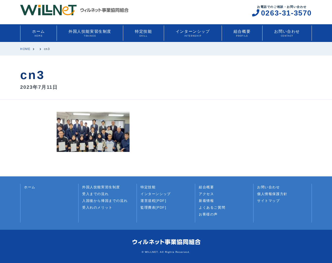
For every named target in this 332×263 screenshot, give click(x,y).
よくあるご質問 (212, 207)
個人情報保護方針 (272, 194)
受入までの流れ (95, 194)
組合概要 (242, 33)
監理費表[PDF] (153, 207)
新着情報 (206, 201)
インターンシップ (193, 33)
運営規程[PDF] (153, 201)
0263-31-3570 (286, 13)
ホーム (38, 33)
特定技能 (143, 33)
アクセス (206, 194)
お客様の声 (208, 214)
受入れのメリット (97, 207)
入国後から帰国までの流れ (105, 201)
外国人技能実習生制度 (90, 33)
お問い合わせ (287, 33)
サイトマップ (268, 201)
